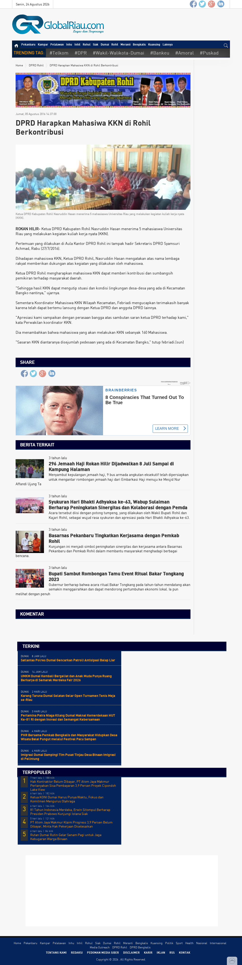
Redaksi (77, 952)
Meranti (125, 44)
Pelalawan (57, 44)
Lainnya (168, 44)
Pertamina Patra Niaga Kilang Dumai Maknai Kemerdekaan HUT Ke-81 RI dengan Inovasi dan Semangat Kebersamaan (68, 717)
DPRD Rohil (36, 65)
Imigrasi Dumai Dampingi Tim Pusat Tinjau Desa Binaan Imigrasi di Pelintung (68, 757)
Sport (179, 943)
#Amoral (184, 53)
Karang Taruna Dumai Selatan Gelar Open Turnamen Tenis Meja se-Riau (68, 698)
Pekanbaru (28, 44)
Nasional (201, 943)
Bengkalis (139, 44)
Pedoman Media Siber (103, 952)
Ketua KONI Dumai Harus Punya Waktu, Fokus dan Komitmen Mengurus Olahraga (67, 799)
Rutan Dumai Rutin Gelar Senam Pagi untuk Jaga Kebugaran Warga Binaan (65, 837)
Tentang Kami (56, 952)
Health (189, 943)
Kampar (43, 44)
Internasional (218, 943)
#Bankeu (159, 53)
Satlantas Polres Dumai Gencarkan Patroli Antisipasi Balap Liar (68, 660)
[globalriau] (193, 4)
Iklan (161, 952)
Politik (169, 943)
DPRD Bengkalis (140, 947)
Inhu (69, 44)
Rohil (114, 44)
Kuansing (154, 44)
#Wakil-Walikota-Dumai (118, 53)
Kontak (184, 952)
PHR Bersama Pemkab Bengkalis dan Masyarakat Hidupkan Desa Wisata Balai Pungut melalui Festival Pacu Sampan (69, 737)
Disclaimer (131, 952)
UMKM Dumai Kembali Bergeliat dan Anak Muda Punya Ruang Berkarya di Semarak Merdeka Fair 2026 (66, 678)
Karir (148, 952)
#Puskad (209, 53)
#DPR (80, 53)
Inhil (77, 44)
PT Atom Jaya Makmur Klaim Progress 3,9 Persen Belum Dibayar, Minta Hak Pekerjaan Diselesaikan (71, 824)
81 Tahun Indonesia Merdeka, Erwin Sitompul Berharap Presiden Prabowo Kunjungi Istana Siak (70, 812)
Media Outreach (100, 947)
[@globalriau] (203, 4)
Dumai (105, 44)
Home (19, 65)
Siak (95, 44)
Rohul (87, 44)
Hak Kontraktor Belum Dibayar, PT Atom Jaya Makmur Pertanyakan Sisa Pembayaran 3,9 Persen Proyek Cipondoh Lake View (73, 785)
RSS (172, 952)
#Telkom (59, 53)
